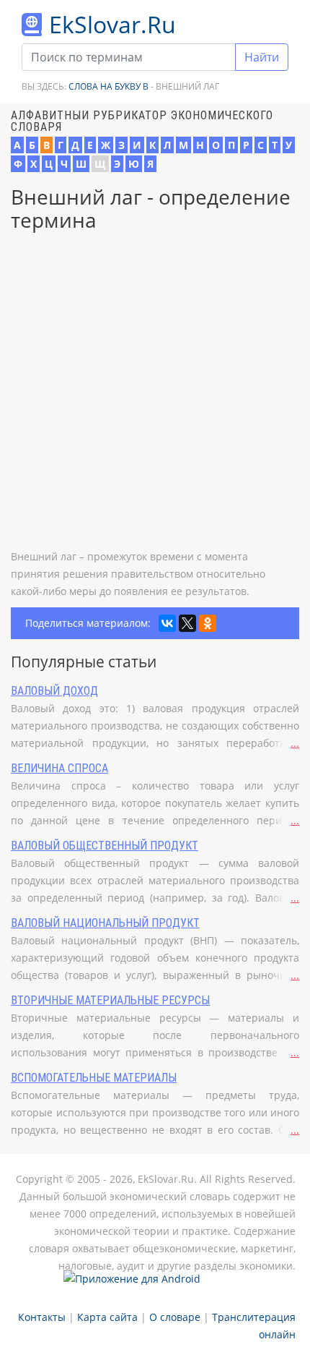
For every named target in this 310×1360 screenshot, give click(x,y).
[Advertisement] (155, 392)
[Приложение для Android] (131, 1284)
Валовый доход (54, 691)
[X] (187, 623)
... (295, 743)
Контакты (42, 1317)
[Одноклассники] (207, 623)
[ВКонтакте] (167, 623)
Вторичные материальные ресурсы (110, 1000)
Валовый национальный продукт (105, 923)
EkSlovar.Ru (112, 24)
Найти (261, 57)
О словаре (174, 1317)
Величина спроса (59, 768)
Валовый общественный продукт (104, 845)
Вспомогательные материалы (94, 1078)
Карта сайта (107, 1317)
